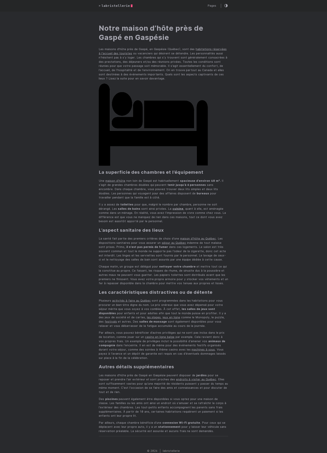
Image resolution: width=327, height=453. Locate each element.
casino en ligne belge (160, 337)
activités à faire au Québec (131, 300)
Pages (212, 5)
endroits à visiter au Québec (196, 379)
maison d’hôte (115, 180)
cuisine (178, 208)
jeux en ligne (171, 317)
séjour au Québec (174, 242)
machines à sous (203, 349)
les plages (154, 317)
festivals (111, 321)
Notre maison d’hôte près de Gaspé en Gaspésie (151, 33)
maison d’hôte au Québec (198, 238)
